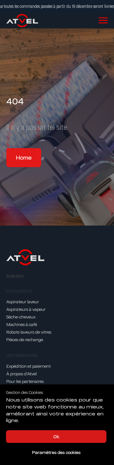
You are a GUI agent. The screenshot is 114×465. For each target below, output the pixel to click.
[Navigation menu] (103, 20)
